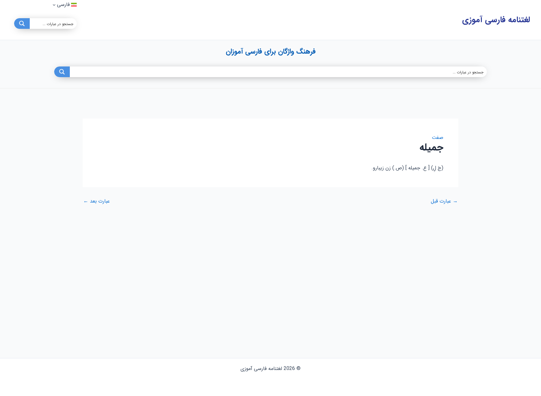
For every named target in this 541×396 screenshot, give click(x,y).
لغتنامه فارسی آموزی (496, 19)
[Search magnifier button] (22, 23)
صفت (437, 137)
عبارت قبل (444, 201)
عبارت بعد (96, 201)
